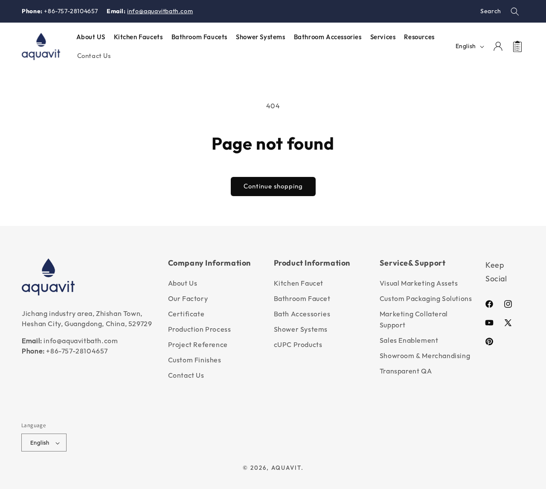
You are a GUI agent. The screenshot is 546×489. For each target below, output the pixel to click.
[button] (514, 11)
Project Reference (198, 344)
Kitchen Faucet (298, 283)
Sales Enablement (409, 340)
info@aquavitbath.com (160, 11)
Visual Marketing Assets (419, 283)
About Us (182, 283)
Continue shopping (273, 186)
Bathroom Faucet (302, 298)
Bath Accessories (302, 314)
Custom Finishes (194, 360)
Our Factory (188, 298)
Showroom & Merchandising (425, 355)
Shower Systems (301, 329)
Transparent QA (406, 371)
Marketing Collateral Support (414, 319)
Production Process (199, 329)
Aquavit (286, 468)
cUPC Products (298, 344)
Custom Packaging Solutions (426, 298)
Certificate (186, 314)
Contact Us (186, 375)
